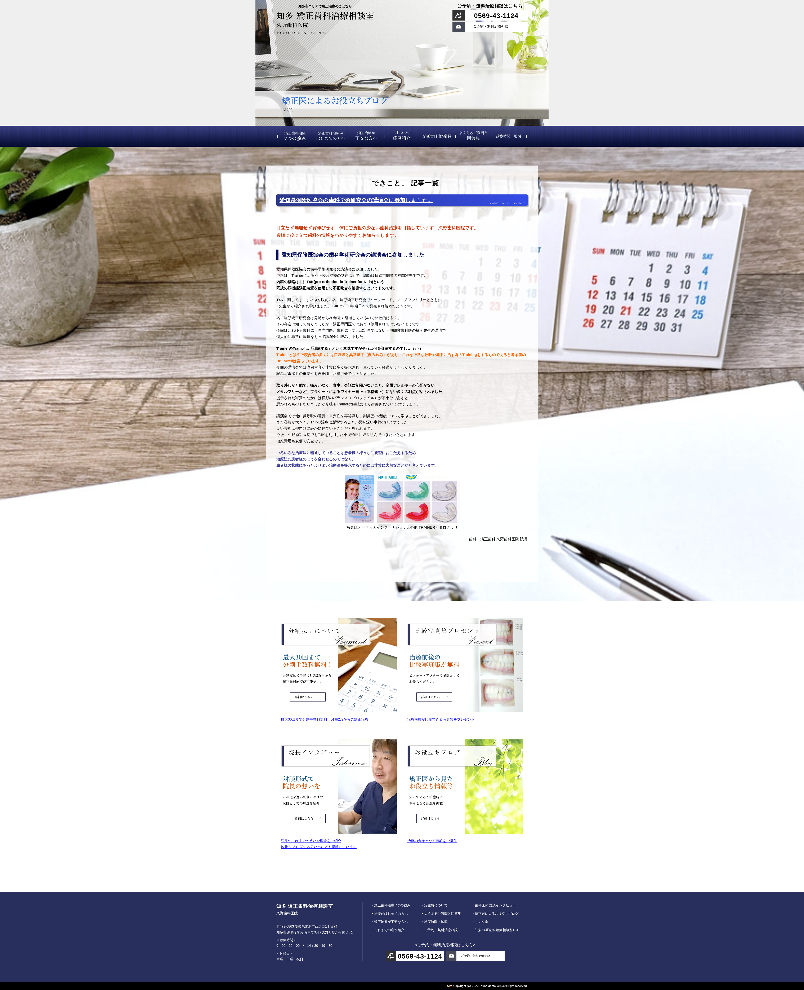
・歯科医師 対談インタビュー (494, 905)
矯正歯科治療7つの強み (295, 136)
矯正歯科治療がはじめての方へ (331, 136)
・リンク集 (480, 922)
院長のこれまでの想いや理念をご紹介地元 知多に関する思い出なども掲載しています (319, 844)
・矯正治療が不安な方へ (389, 922)
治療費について (437, 136)
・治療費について (434, 905)
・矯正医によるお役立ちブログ (495, 913)
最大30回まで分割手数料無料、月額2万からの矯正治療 (324, 719)
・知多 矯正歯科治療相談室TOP (495, 930)
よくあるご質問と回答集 (473, 136)
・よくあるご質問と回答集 (441, 913)
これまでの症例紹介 (402, 136)
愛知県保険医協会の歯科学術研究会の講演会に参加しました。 (356, 200)
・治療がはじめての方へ (389, 913)
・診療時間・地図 (434, 922)
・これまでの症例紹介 (387, 930)
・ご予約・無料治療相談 (439, 930)
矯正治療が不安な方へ (366, 136)
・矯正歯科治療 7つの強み (390, 905)
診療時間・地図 (509, 136)
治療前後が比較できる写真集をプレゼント (441, 719)
